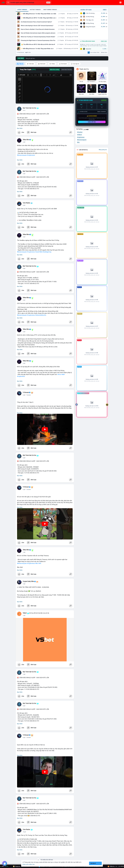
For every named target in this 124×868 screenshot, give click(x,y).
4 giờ (24, 205)
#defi (63, 374)
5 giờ (24, 331)
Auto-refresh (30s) (94, 52)
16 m (24, 110)
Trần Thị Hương (90, 13)
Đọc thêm (19, 128)
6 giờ (24, 395)
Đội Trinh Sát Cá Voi (29, 108)
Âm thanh (64, 63)
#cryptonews (31, 155)
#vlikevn (79, 134)
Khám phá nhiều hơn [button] (29, 864)
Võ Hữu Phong (90, 16)
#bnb (40, 252)
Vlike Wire (26, 139)
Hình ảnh (42, 63)
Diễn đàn (29, 52)
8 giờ (24, 705)
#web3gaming (47, 252)
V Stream (26, 392)
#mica (59, 374)
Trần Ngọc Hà (89, 20)
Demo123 (88, 49)
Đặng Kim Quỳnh (90, 26)
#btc (36, 563)
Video (53, 63)
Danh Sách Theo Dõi (67, 69)
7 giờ (24, 552)
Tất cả (21, 63)
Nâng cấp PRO (92, 121)
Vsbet (25, 613)
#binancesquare (22, 155)
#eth (39, 563)
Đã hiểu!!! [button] (93, 863)
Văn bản (31, 63)
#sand (37, 252)
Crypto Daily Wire (28, 581)
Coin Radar (26, 203)
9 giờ (24, 737)
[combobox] (28, 2)
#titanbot (79, 132)
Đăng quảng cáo (103, 149)
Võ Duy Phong (90, 23)
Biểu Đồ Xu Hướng (54, 69)
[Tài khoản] (120, 2)
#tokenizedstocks (40, 315)
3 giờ (24, 142)
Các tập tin (76, 63)
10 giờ (24, 831)
